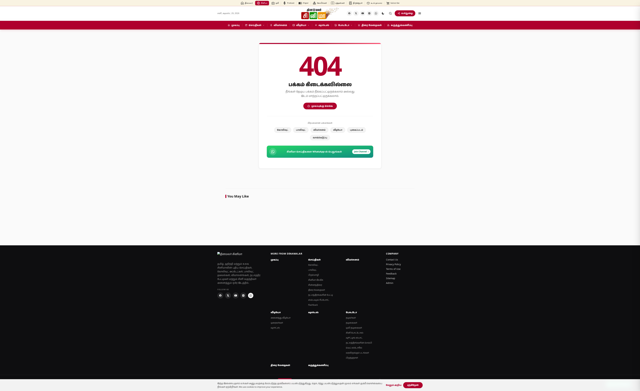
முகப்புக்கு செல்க (322, 106)
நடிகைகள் (351, 322)
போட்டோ (351, 312)
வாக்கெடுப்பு (320, 137)
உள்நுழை (407, 13)
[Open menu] (420, 13)
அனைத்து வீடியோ (280, 317)
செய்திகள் (314, 259)
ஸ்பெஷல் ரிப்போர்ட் (318, 299)
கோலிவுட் (282, 129)
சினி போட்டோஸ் (354, 332)
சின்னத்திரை (315, 285)
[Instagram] (369, 13)
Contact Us (392, 259)
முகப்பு (274, 259)
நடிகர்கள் (351, 317)
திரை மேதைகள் (316, 289)
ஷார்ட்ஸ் (275, 327)
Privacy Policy (393, 264)
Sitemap (390, 278)
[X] (356, 13)
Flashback (313, 305)
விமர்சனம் (319, 129)
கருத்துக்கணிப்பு (318, 365)
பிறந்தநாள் (352, 357)
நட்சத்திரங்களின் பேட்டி (320, 295)
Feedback (391, 273)
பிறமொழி (313, 275)
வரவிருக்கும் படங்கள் (357, 352)
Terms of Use (393, 268)
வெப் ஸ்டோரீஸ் (354, 347)
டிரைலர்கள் (277, 322)
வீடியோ (337, 129)
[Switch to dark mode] (383, 13)
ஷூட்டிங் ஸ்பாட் (354, 337)
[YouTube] (362, 13)
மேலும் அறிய (394, 385)
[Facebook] (349, 13)
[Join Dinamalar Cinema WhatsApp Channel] (376, 13)
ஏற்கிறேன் (413, 385)
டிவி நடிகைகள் (354, 327)
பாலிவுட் (301, 129)
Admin (389, 282)
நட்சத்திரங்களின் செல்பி (359, 342)
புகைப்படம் (356, 129)
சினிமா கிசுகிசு (315, 279)
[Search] (390, 13)
